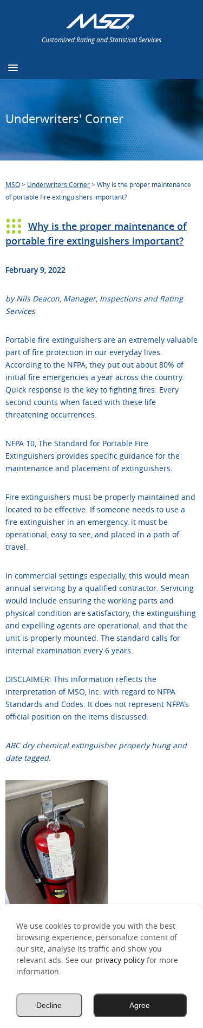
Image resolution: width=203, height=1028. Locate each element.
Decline (49, 1005)
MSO (12, 184)
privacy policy (120, 960)
